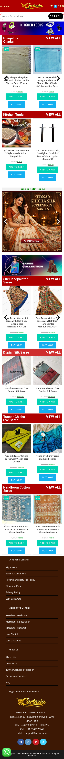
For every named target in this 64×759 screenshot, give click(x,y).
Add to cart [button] (16, 96)
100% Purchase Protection (20, 669)
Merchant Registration (18, 621)
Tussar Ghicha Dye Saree (14, 418)
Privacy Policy (13, 592)
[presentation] (6, 78)
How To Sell (12, 634)
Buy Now (16, 104)
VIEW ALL (53, 38)
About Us (11, 657)
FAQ (8, 682)
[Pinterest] (35, 742)
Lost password (13, 598)
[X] (43, 742)
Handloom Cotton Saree (16, 489)
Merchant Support (16, 627)
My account (12, 567)
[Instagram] (28, 742)
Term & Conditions (16, 573)
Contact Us (12, 663)
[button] (32, 28)
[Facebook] (20, 742)
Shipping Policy (14, 586)
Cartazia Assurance (16, 676)
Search (56, 16)
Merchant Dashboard (17, 615)
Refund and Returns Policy (20, 579)
